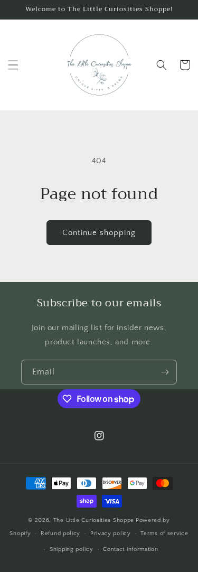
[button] (13, 65)
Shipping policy (71, 549)
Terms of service (164, 533)
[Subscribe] (164, 372)
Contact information (130, 549)
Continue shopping (99, 232)
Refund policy (60, 533)
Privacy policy (110, 533)
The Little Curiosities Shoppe (93, 520)
